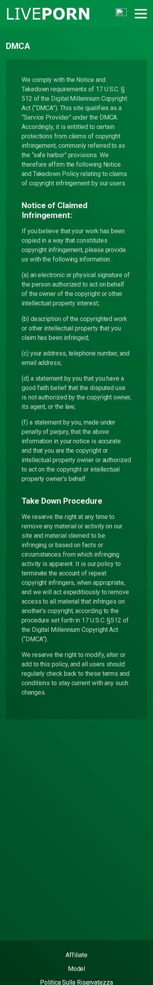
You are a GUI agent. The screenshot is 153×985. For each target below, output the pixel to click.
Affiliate (76, 955)
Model (77, 968)
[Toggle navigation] (141, 13)
